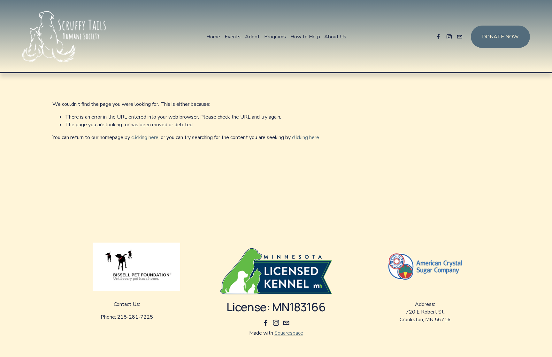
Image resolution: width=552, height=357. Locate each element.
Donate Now (500, 36)
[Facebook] (438, 37)
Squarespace (288, 333)
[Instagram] (449, 37)
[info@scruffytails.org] (459, 37)
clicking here (144, 137)
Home (213, 36)
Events (233, 36)
